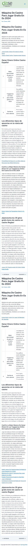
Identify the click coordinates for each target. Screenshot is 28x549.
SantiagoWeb (23, 544)
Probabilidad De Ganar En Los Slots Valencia (13, 161)
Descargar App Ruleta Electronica (10, 163)
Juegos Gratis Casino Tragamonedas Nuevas (14, 55)
